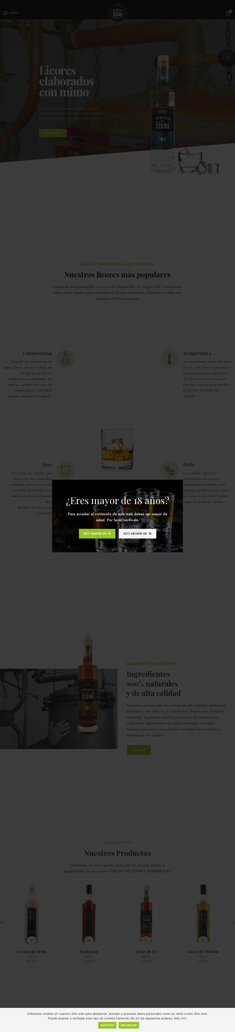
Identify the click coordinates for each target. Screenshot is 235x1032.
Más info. (180, 1018)
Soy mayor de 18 (97, 534)
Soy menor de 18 (137, 534)
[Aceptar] (229, 1020)
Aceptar (107, 1025)
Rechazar (129, 1025)
